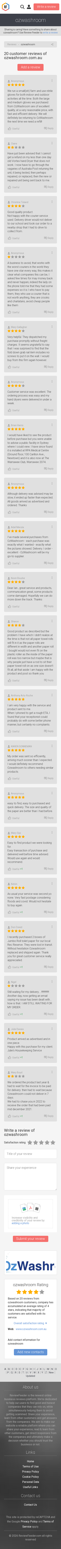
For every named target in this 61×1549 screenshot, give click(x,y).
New (51, 1372)
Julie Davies (17, 1029)
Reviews (11, 44)
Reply (51, 128)
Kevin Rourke (18, 578)
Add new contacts (30, 1352)
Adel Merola (17, 527)
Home (30, 1461)
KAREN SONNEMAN (21, 746)
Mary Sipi (16, 833)
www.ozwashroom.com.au (31, 1329)
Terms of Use (31, 1466)
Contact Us (30, 1504)
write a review (50, 32)
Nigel (13, 982)
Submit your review (30, 1239)
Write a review (46, 6)
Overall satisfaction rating (30, 1323)
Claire (14, 143)
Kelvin (14, 884)
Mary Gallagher (19, 327)
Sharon (15, 621)
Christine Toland (19, 202)
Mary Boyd (16, 1072)
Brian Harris (17, 425)
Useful (15, 128)
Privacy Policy (30, 1471)
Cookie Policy (30, 1476)
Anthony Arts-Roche (22, 695)
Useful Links (30, 1487)
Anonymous (17, 81)
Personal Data (30, 1482)
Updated (30, 1376)
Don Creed (16, 927)
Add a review (30, 67)
